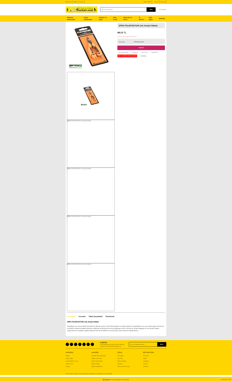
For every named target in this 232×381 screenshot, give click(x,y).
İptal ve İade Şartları (97, 361)
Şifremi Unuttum (121, 361)
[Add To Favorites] (122, 52)
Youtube (145, 363)
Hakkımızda (68, 1)
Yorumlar (82, 316)
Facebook (146, 355)
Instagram (146, 361)
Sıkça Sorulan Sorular (123, 366)
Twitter (145, 358)
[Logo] (81, 9)
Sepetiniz (119, 363)
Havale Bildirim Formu (72, 361)
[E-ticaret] (115, 380)
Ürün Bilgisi (71, 316)
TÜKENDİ (141, 48)
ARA (151, 9)
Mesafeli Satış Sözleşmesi (99, 355)
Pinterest (145, 366)
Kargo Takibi (69, 358)
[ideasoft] (106, 380)
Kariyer (81, 1)
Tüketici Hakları (96, 363)
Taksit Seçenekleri (95, 316)
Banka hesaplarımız (97, 366)
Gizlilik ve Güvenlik (97, 358)
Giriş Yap (162, 1)
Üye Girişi (120, 358)
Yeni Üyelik (120, 355)
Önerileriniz (109, 316)
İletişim (75, 1)
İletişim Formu (70, 363)
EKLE (161, 344)
